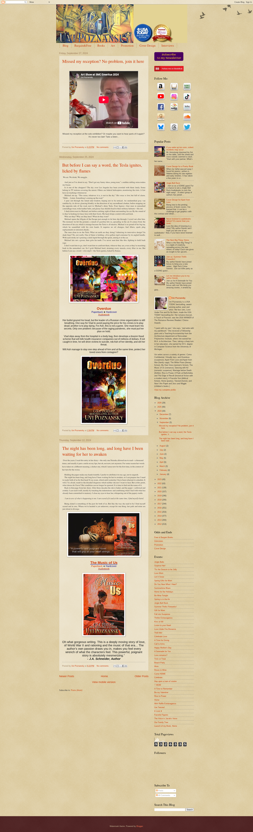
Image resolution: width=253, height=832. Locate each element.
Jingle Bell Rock (173, 183)
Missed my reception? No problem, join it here (103, 61)
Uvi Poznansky (178, 298)
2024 (159, 411)
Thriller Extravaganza (163, 618)
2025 (159, 407)
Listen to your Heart (162, 625)
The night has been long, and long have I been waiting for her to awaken (102, 451)
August (163, 446)
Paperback (96, 566)
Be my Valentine (161, 692)
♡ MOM (157, 685)
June (162, 454)
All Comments (164, 795)
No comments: (103, 147)
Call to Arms (159, 644)
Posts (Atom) (76, 690)
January (163, 474)
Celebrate (158, 677)
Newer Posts (66, 676)
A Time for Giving (161, 640)
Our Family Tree (161, 722)
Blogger (139, 826)
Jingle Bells (159, 562)
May (162, 458)
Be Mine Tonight (161, 595)
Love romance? (160, 655)
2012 (159, 524)
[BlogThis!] (117, 147)
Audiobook (104, 314)
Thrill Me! (158, 633)
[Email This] (114, 147)
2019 (159, 496)
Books (101, 45)
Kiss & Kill (158, 622)
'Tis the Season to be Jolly (165, 569)
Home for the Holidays (163, 592)
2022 (159, 483)
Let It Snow (159, 577)
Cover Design (147, 45)
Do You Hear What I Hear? (165, 584)
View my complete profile (165, 390)
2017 (159, 504)
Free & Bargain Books (163, 537)
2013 (159, 520)
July (162, 450)
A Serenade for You (162, 651)
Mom (156, 666)
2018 (159, 500)
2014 (159, 516)
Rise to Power (160, 696)
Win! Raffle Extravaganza (165, 703)
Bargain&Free (82, 45)
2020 (159, 491)
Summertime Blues (162, 588)
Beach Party (159, 663)
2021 (159, 487)
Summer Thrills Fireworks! (165, 607)
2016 (159, 508)
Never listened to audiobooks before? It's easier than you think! (178, 221)
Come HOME (160, 674)
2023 (159, 479)
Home (104, 676)
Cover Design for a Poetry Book (179, 166)
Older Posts (141, 676)
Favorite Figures (161, 715)
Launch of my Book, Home (165, 726)
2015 (159, 512)
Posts (160, 791)
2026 (159, 403)
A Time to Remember (163, 689)
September (164, 422)
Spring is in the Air (162, 599)
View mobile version (104, 682)
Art (113, 45)
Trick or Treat (160, 659)
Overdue (104, 308)
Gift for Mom (159, 610)
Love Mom (158, 573)
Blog (65, 45)
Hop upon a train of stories (165, 681)
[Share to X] (120, 147)
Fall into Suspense (162, 614)
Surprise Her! (159, 566)
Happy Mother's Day (162, 648)
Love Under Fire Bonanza (165, 629)
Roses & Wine (160, 670)
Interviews (167, 45)
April (162, 462)
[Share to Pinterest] (125, 147)
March (162, 466)
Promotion (127, 45)
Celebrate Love (160, 636)
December (164, 414)
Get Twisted (159, 707)
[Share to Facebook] (123, 147)
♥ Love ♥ (158, 711)
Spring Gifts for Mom (163, 581)
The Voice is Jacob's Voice (165, 718)
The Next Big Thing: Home (177, 240)
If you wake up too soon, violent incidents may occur (179, 148)
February (164, 470)
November (164, 418)
